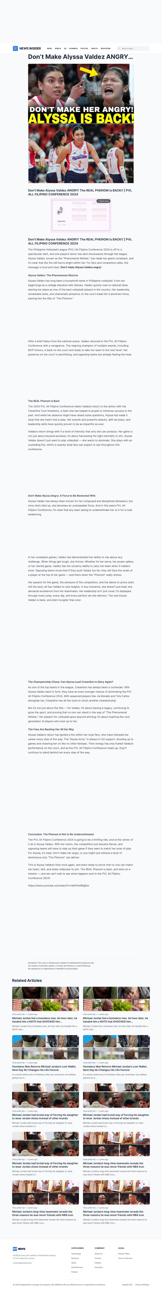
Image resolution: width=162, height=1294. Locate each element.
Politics (84, 48)
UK (65, 48)
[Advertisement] (81, 21)
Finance (74, 1272)
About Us (99, 1254)
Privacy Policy (124, 1254)
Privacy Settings (142, 1285)
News (49, 48)
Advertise (99, 1267)
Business (73, 48)
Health (94, 48)
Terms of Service (125, 1258)
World (58, 48)
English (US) (127, 1285)
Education (105, 48)
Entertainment (77, 1267)
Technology (76, 1254)
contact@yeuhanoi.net (22, 1263)
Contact (98, 1258)
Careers (98, 1263)
